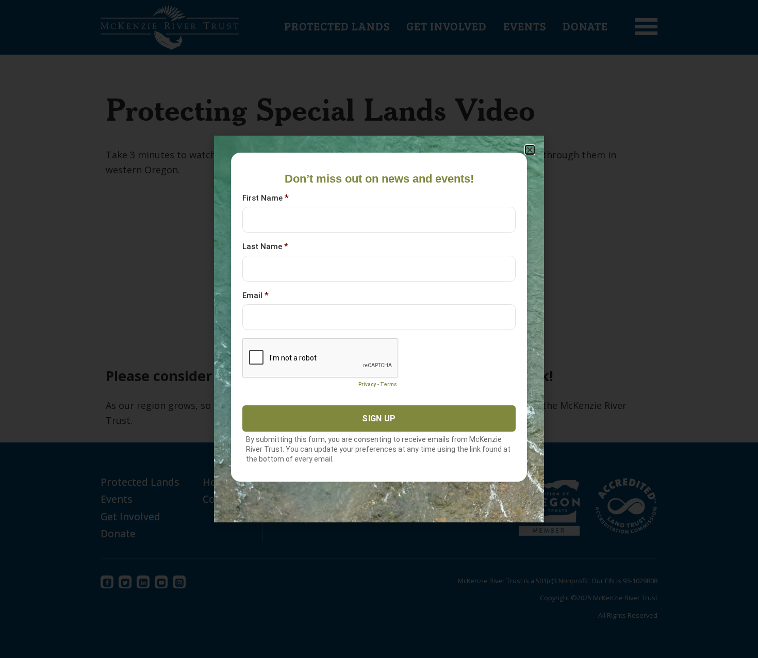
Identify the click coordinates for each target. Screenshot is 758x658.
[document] (379, 329)
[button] (530, 150)
